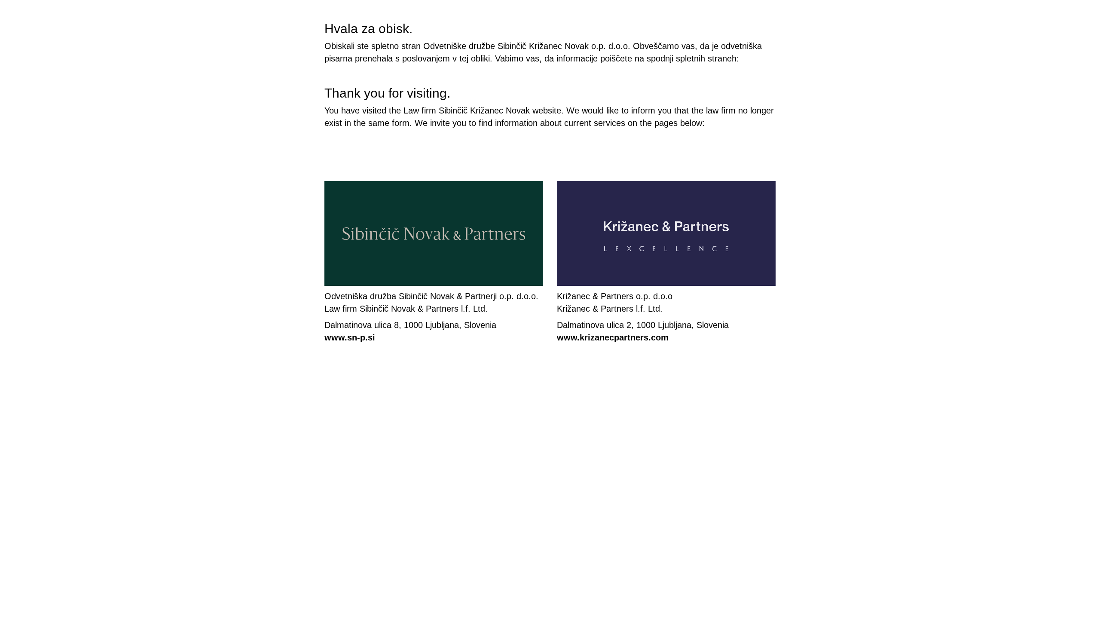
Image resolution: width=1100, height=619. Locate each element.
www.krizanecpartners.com (613, 337)
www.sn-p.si (349, 337)
